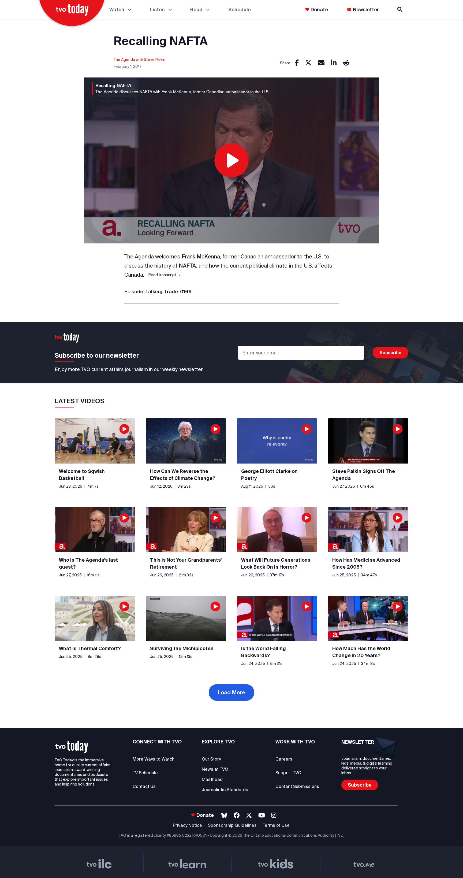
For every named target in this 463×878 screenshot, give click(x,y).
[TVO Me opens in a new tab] (364, 862)
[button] (164, 274)
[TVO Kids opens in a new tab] (276, 862)
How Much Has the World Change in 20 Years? (361, 652)
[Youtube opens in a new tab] (261, 815)
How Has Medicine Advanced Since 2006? (366, 563)
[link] (297, 63)
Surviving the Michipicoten (182, 648)
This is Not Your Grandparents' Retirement (186, 563)
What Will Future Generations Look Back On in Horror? (275, 563)
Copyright (218, 835)
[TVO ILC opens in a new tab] (99, 862)
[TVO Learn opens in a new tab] (187, 862)
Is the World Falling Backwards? (263, 652)
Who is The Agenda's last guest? (88, 563)
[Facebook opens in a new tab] (236, 815)
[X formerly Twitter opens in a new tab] (249, 815)
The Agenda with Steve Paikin (139, 59)
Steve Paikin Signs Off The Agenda (363, 474)
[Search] (400, 9)
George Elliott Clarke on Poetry (269, 474)
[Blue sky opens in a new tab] (224, 815)
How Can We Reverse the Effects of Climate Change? (182, 474)
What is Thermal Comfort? (90, 648)
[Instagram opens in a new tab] (273, 815)
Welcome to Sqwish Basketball (82, 474)
